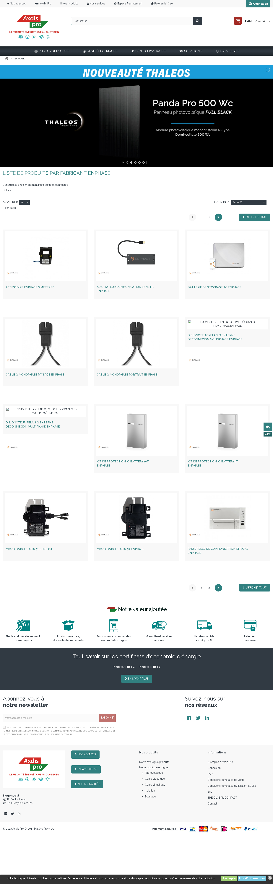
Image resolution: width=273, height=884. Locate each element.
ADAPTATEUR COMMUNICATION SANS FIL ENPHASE (125, 289)
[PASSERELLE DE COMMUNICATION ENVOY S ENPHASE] (227, 518)
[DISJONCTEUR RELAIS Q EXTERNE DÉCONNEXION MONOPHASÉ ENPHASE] (227, 324)
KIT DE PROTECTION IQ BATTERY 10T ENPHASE (123, 463)
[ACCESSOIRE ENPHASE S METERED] (45, 256)
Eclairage (150, 796)
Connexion (260, 3)
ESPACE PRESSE (87, 769)
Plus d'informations (252, 878)
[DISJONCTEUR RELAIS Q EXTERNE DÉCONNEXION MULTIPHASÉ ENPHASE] (45, 411)
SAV (210, 791)
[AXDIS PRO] (34, 27)
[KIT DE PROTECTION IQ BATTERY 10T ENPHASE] (136, 431)
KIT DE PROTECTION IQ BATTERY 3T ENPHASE (213, 463)
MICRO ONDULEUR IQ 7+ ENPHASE (29, 549)
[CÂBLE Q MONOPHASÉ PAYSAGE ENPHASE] (45, 343)
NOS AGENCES (87, 754)
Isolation (150, 790)
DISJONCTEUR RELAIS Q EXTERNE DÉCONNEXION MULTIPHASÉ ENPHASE (33, 424)
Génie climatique (155, 784)
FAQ (210, 773)
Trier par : (222, 202)
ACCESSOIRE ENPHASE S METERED (30, 287)
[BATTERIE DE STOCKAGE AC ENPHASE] (227, 256)
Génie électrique (155, 778)
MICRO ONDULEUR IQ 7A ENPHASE (120, 549)
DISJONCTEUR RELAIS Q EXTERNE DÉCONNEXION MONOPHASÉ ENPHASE (215, 337)
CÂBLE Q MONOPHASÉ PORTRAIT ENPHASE (127, 374)
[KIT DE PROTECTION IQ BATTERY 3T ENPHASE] (227, 431)
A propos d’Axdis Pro (220, 761)
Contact (212, 803)
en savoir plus (138, 678)
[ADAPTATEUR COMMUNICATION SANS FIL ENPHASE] (136, 256)
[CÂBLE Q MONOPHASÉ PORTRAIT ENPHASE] (136, 343)
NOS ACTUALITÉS (88, 784)
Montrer (10, 202)
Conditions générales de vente (226, 779)
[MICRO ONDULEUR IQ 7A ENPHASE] (136, 518)
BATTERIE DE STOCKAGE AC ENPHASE (214, 287)
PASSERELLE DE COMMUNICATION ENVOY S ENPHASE (218, 551)
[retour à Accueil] (6, 58)
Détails (7, 190)
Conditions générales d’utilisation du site (232, 785)
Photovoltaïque (154, 772)
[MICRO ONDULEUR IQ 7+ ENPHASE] (45, 518)
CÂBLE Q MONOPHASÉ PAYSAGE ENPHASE (35, 374)
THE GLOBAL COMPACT (222, 797)
